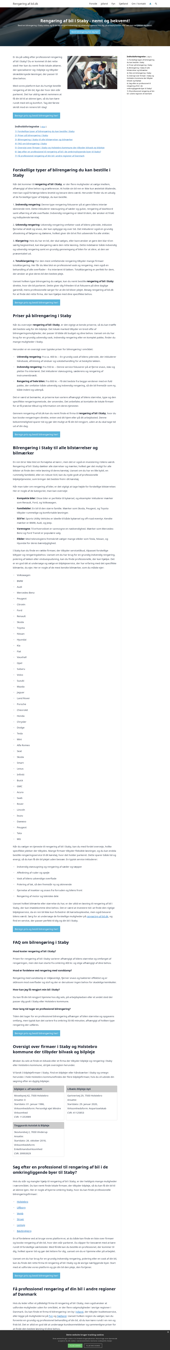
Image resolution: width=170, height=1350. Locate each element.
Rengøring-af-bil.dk (25, 4)
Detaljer (109, 1341)
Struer (20, 1219)
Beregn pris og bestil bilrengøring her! (36, 115)
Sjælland (123, 3)
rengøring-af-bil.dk (97, 916)
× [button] (168, 1332)
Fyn (113, 3)
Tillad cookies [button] (75, 1346)
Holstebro (22, 1201)
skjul (43, 126)
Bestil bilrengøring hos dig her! (85, 32)
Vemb (20, 1213)
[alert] (85, 1340)
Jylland (104, 3)
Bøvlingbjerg (24, 1231)
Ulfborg (21, 1207)
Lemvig (21, 1225)
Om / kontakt (139, 3)
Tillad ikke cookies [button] (93, 1346)
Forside (93, 3)
